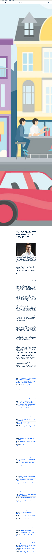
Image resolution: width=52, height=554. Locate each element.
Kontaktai (13, 0)
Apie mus (6, 0)
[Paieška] (49, 2)
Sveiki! (3, 0)
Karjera (10, 0)
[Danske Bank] (5, 2)
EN (48, 2)
